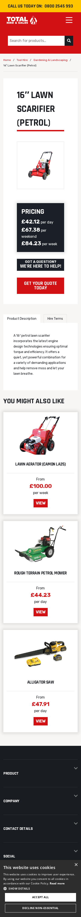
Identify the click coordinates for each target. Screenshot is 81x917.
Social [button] (9, 856)
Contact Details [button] (18, 828)
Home (7, 60)
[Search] (69, 41)
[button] (40, 888)
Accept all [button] (40, 897)
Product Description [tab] (21, 319)
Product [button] (11, 773)
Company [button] (11, 801)
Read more (57, 883)
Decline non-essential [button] (40, 908)
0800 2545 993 (59, 6)
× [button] (76, 865)
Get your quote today (40, 285)
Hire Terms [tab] (55, 319)
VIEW (40, 503)
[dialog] (40, 888)
